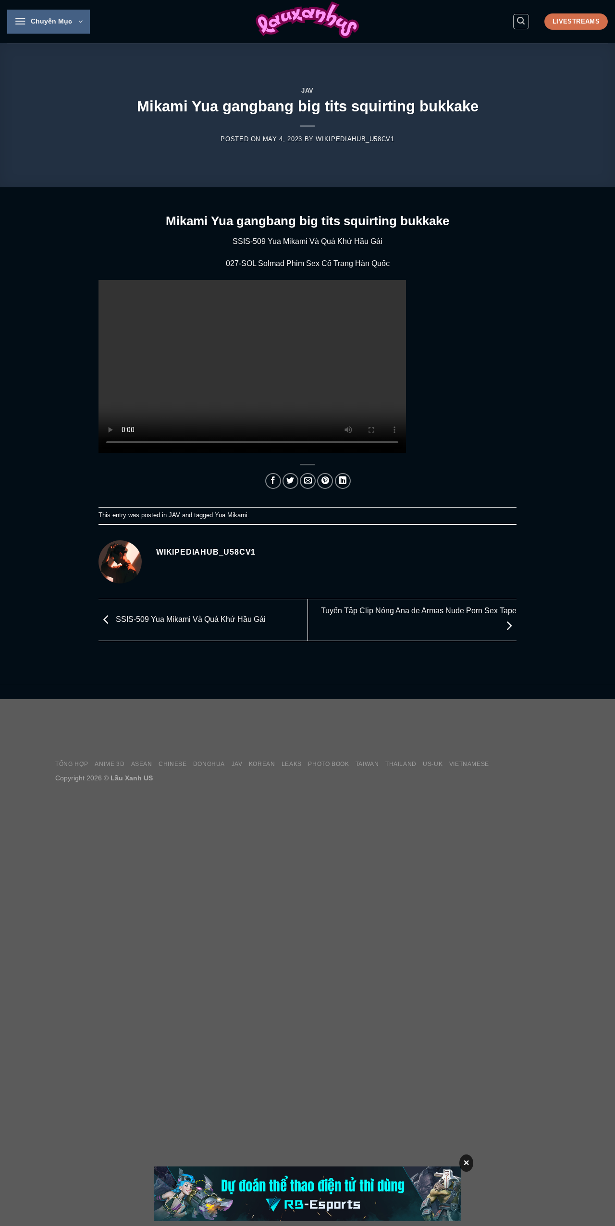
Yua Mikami (231, 515)
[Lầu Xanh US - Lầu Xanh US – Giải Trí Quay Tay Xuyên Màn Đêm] (307, 21)
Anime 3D (109, 764)
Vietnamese (469, 764)
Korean (262, 764)
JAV (307, 90)
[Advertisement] (385, 729)
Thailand (401, 764)
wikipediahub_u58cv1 (355, 139)
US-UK (433, 764)
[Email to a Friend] (308, 481)
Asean (141, 764)
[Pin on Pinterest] (325, 481)
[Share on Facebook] (273, 481)
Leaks (292, 764)
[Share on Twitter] (290, 481)
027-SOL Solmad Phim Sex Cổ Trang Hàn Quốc (308, 263)
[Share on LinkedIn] (343, 481)
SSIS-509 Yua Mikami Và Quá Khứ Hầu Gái (307, 241)
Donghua (209, 764)
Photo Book (328, 764)
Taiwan (367, 764)
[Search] (521, 21)
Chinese (172, 764)
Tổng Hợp (71, 764)
